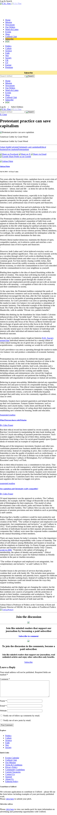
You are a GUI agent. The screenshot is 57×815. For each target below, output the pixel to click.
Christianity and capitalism (29, 147)
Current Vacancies (13, 772)
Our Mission (10, 762)
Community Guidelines (15, 770)
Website (3, 711)
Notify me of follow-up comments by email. (21, 716)
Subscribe (9, 39)
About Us (9, 779)
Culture (8, 48)
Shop (7, 34)
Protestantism (23, 149)
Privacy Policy (11, 767)
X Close (3, 114)
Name (3, 701)
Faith (7, 53)
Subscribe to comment (28, 636)
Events (8, 32)
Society (8, 58)
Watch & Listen (11, 29)
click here (10, 799)
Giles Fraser (6, 425)
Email (3, 706)
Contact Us (10, 774)
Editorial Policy (11, 781)
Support (8, 777)
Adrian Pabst (5, 166)
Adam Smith (5, 147)
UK (6, 60)
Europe (8, 65)
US (6, 63)
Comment (5, 679)
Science (8, 51)
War (7, 55)
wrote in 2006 (6, 550)
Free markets (12, 149)
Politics (8, 46)
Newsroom (10, 25)
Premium (9, 67)
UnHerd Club (11, 36)
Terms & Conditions (13, 765)
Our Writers (10, 27)
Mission (8, 22)
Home (7, 20)
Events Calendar (12, 758)
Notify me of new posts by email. (17, 720)
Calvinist (14, 147)
